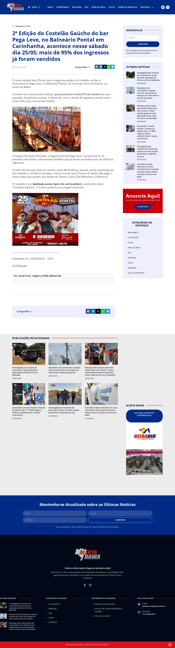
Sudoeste (132, 267)
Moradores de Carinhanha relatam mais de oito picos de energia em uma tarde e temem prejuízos (148, 93)
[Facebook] (163, 7)
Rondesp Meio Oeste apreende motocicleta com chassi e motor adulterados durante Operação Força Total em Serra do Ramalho (147, 112)
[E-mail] (139, 604)
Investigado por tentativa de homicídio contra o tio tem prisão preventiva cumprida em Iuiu (147, 151)
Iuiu (86, 7)
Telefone (146, 611)
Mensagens (133, 232)
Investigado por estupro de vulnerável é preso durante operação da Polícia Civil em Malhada (148, 76)
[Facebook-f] (84, 585)
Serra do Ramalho (127, 7)
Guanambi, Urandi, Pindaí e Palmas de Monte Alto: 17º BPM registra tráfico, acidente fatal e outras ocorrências (147, 132)
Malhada (76, 7)
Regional (145, 7)
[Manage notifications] (170, 645)
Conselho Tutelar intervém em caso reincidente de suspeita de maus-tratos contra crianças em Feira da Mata (148, 170)
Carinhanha (62, 7)
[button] (97, 67)
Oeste (28, 26)
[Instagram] (168, 7)
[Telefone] (139, 612)
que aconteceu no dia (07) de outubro (78, 94)
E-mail (144, 603)
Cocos (111, 7)
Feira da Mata (98, 7)
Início (50, 7)
